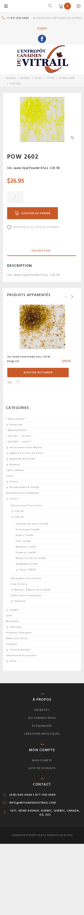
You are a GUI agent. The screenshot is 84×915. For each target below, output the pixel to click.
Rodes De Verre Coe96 (31, 558)
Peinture (20, 601)
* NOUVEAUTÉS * (17, 430)
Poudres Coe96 (67, 78)
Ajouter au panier (35, 213)
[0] (60, 6)
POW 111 (13, 361)
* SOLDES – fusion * (19, 436)
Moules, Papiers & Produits (32, 589)
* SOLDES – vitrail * (18, 441)
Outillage (16, 627)
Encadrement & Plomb (24, 487)
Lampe (14, 610)
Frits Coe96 (23, 541)
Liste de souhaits (42, 768)
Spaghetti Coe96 (27, 564)
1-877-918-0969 (44, 795)
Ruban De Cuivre (17, 638)
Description (41, 250)
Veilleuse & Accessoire (21, 655)
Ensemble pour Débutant (22, 493)
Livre (9, 615)
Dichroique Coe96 (28, 529)
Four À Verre (19, 584)
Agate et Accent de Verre (26, 453)
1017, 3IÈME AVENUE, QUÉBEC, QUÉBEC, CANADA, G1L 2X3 (45, 813)
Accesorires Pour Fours (26, 505)
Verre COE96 (27, 569)
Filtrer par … (18, 424)
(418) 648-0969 (20, 795)
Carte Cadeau (15, 470)
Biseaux (15, 464)
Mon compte (42, 760)
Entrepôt (42, 710)
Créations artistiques (42, 733)
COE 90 (19, 511)
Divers (14, 481)
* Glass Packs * (16, 419)
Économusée (42, 725)
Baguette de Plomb (22, 459)
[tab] (41, 251)
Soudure (11, 644)
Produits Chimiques (19, 632)
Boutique (11, 78)
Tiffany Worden (20, 649)
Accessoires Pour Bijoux (26, 447)
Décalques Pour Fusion (26, 578)
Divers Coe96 (24, 535)
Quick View (9, 382)
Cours (10, 476)
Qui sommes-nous (42, 718)
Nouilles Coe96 (26, 547)
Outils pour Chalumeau (26, 595)
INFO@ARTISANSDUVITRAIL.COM (32, 803)
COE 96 (50, 78)
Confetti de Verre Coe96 (32, 524)
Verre (13, 661)
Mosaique (12, 621)
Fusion (38, 78)
